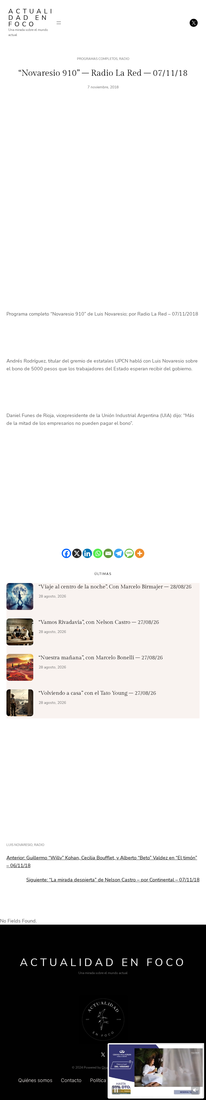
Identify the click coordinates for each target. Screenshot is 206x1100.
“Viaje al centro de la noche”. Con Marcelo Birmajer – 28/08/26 (115, 587)
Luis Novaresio (19, 845)
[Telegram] (118, 553)
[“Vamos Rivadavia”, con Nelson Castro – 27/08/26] (19, 632)
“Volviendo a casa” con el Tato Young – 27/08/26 (97, 693)
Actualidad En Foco (31, 17)
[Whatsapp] (97, 553)
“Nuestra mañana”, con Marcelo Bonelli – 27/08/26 (101, 657)
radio (39, 845)
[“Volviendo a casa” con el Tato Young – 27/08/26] (19, 703)
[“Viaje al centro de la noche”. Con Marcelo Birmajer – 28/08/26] (19, 597)
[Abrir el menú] (59, 23)
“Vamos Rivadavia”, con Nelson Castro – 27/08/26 (99, 622)
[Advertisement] (103, 157)
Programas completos (97, 59)
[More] (139, 553)
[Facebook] (66, 553)
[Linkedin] (87, 553)
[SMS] (129, 553)
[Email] (108, 553)
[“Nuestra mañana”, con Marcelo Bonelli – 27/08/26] (19, 668)
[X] (77, 553)
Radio (124, 59)
